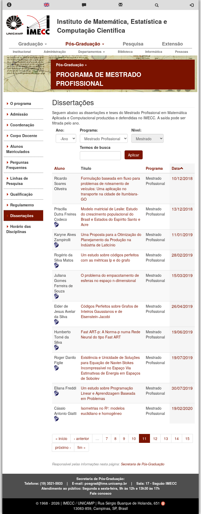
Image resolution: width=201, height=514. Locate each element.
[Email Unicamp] (120, 5)
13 (166, 438)
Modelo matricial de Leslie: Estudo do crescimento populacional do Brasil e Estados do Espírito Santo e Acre (110, 216)
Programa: (89, 130)
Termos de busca (95, 147)
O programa (20, 103)
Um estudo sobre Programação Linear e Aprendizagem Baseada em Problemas (108, 393)
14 (177, 438)
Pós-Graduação (83, 43)
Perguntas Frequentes (17, 165)
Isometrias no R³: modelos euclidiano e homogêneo (103, 410)
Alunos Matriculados (18, 149)
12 (155, 438)
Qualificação (21, 194)
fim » (81, 447)
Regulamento (22, 204)
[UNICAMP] (15, 25)
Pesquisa (133, 43)
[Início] (37, 25)
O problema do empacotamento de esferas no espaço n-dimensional (110, 278)
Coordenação (22, 124)
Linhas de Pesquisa (17, 181)
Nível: (136, 130)
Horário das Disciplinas (18, 229)
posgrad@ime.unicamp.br (106, 483)
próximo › (63, 447)
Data (176, 168)
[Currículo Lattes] (65, 224)
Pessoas (181, 51)
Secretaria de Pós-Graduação (142, 464)
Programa (154, 168)
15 (187, 438)
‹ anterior (81, 438)
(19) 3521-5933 (51, 483)
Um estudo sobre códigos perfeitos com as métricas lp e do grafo (110, 257)
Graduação (31, 43)
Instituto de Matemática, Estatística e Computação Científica (112, 26)
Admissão (19, 114)
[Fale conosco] (84, 5)
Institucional (22, 51)
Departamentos (90, 51)
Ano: (60, 130)
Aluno (59, 168)
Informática (153, 51)
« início (61, 438)
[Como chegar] (163, 503)
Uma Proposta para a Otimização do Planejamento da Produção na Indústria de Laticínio (111, 239)
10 (134, 438)
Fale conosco (100, 493)
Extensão (172, 43)
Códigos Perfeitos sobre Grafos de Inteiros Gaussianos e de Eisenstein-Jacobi (109, 311)
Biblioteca (125, 51)
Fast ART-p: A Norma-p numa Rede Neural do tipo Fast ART (110, 334)
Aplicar (133, 154)
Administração (55, 51)
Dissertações (22, 215)
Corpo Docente (23, 135)
